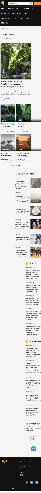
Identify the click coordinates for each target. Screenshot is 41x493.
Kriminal (4, 23)
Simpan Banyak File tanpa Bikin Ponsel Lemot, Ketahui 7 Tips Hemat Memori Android (22, 226)
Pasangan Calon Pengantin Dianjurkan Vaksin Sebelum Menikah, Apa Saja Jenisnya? (22, 185)
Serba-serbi (26, 18)
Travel (15, 18)
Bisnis (18, 9)
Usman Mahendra (21, 159)
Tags (9, 29)
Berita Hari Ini (7, 9)
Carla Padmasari (4, 159)
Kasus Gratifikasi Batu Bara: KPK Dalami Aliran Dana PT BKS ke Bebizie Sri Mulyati (33, 301)
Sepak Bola (16, 14)
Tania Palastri (7, 98)
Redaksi (31, 466)
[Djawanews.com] (2, 3)
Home (2, 29)
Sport (26, 14)
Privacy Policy (22, 467)
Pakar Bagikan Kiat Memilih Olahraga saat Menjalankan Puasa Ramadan (21, 253)
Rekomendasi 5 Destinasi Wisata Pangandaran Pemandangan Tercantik (12, 84)
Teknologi (5, 18)
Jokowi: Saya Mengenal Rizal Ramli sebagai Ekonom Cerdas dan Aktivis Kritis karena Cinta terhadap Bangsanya (33, 368)
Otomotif (5, 14)
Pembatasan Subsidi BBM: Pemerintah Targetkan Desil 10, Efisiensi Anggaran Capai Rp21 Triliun (33, 274)
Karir (30, 472)
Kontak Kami (31, 461)
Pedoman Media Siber (23, 474)
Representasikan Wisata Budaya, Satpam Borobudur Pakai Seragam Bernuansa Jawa (32, 412)
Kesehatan (18, 178)
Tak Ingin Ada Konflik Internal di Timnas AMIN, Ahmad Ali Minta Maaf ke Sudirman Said (33, 384)
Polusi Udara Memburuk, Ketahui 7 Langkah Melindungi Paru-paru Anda (22, 199)
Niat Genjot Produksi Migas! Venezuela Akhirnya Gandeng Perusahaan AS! (33, 288)
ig (36, 484)
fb (26, 484)
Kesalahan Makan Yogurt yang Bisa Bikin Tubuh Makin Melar (22, 211)
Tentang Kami (22, 461)
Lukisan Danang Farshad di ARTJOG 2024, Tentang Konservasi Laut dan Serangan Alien (33, 352)
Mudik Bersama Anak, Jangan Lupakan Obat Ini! (22, 239)
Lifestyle (28, 9)
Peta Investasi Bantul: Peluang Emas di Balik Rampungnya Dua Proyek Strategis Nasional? (33, 315)
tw (31, 484)
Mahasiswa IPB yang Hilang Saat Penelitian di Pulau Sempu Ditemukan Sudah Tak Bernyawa (33, 426)
